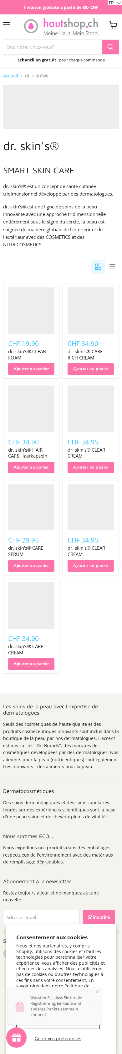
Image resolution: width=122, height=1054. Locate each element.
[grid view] (98, 267)
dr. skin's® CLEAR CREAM (86, 453)
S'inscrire (99, 917)
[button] (115, 2)
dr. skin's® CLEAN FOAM (27, 354)
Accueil (10, 75)
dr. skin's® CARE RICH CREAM (85, 354)
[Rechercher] (110, 47)
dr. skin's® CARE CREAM (25, 649)
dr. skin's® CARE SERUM (25, 551)
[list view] (112, 267)
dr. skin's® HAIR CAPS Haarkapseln (27, 453)
